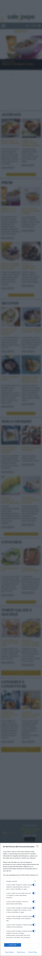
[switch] (34, 885)
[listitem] (21, 881)
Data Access (21, 952)
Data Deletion (9, 952)
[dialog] (21, 899)
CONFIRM (12, 945)
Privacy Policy (32, 952)
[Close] (38, 847)
